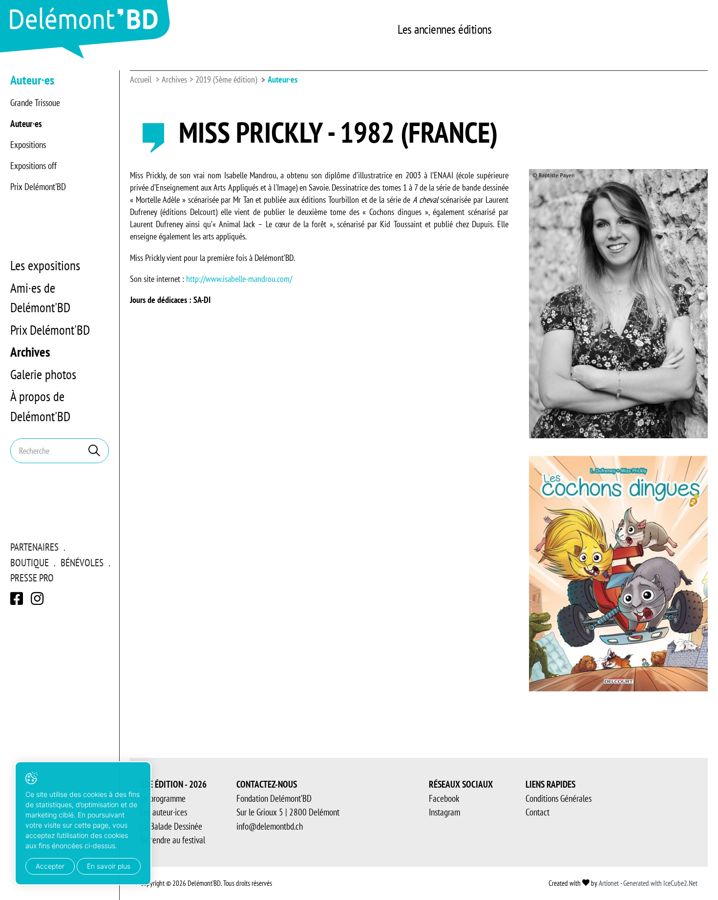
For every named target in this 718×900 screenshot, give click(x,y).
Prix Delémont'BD (38, 187)
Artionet (609, 883)
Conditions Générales (558, 798)
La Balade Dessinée (171, 826)
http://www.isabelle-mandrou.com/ (239, 278)
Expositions (28, 144)
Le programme (163, 798)
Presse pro (32, 577)
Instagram (444, 812)
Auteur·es (26, 123)
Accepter (50, 866)
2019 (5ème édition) (226, 79)
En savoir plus (108, 866)
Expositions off (33, 165)
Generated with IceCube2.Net (660, 883)
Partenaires (34, 547)
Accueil (140, 79)
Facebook (444, 798)
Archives (30, 351)
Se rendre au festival (172, 840)
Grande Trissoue (35, 102)
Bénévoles (82, 562)
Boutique (29, 562)
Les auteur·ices (163, 812)
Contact (537, 812)
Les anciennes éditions (444, 29)
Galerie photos (43, 374)
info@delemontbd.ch (269, 826)
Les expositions (45, 265)
